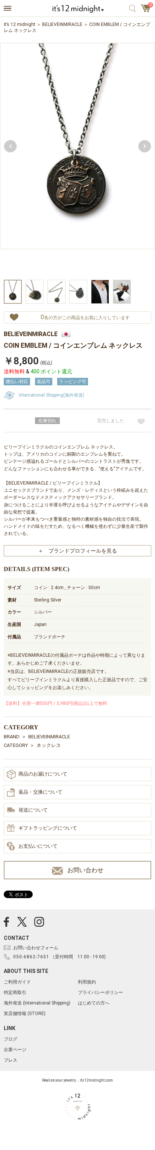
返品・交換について (40, 792)
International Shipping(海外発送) (51, 395)
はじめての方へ (93, 1003)
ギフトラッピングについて (47, 828)
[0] (146, 10)
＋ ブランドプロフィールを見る (77, 551)
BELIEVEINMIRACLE (62, 24)
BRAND (12, 736)
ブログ (10, 1039)
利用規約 (87, 982)
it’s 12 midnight (19, 24)
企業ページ (15, 1049)
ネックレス (48, 745)
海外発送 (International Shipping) (37, 1003)
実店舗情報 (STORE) (25, 1013)
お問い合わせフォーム (35, 947)
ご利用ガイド (17, 982)
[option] (77, 160)
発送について (33, 810)
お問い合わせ (85, 870)
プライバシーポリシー (100, 992)
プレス (10, 1060)
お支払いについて (38, 846)
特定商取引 (15, 992)
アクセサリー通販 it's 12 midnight (77, 9)
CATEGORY (16, 745)
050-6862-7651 (31, 956)
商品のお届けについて (42, 774)
